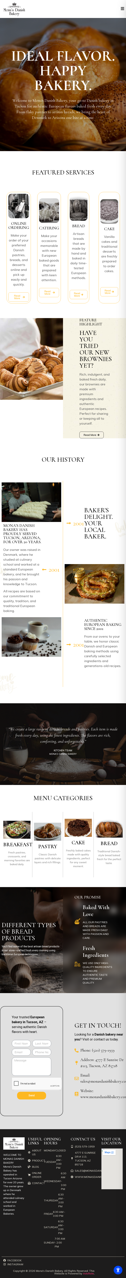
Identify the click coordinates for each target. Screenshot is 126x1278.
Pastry (47, 846)
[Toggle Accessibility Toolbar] (118, 1270)
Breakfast (17, 844)
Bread (109, 843)
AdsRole (88, 1273)
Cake (78, 842)
